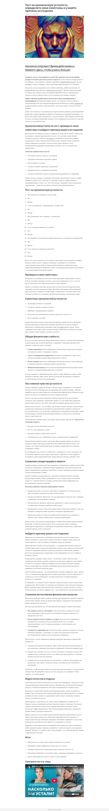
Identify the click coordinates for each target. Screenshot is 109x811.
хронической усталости (68, 82)
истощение (50, 138)
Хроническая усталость (54, 90)
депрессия (62, 327)
